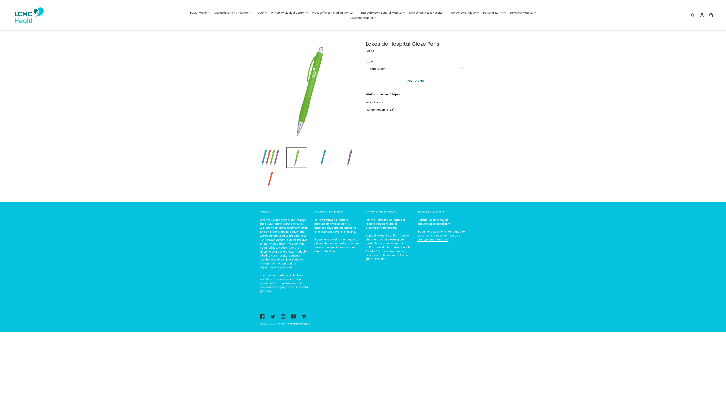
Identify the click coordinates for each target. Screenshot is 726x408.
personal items (270, 287)
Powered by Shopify (299, 323)
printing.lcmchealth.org (381, 228)
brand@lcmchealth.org (432, 239)
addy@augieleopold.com (434, 224)
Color (370, 61)
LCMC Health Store (279, 323)
